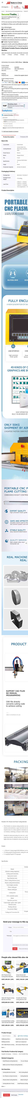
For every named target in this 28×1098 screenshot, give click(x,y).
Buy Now (6, 1095)
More (3, 1086)
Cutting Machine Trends (8, 1083)
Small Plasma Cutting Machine (10, 1061)
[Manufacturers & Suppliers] (14, 2)
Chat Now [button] (20, 1094)
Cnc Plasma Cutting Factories (10, 1076)
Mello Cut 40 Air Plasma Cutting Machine (12, 1064)
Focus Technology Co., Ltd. (19, 1091)
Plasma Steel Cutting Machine (10, 1079)
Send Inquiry (14, 1095)
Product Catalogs (23, 1036)
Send (15, 948)
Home (3, 11)
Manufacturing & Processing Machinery (14, 11)
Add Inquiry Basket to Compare (10, 131)
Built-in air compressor (21, 1042)
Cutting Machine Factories (9, 1072)
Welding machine (6, 1042)
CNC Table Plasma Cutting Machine (9, 1044)
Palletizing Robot (6, 1039)
